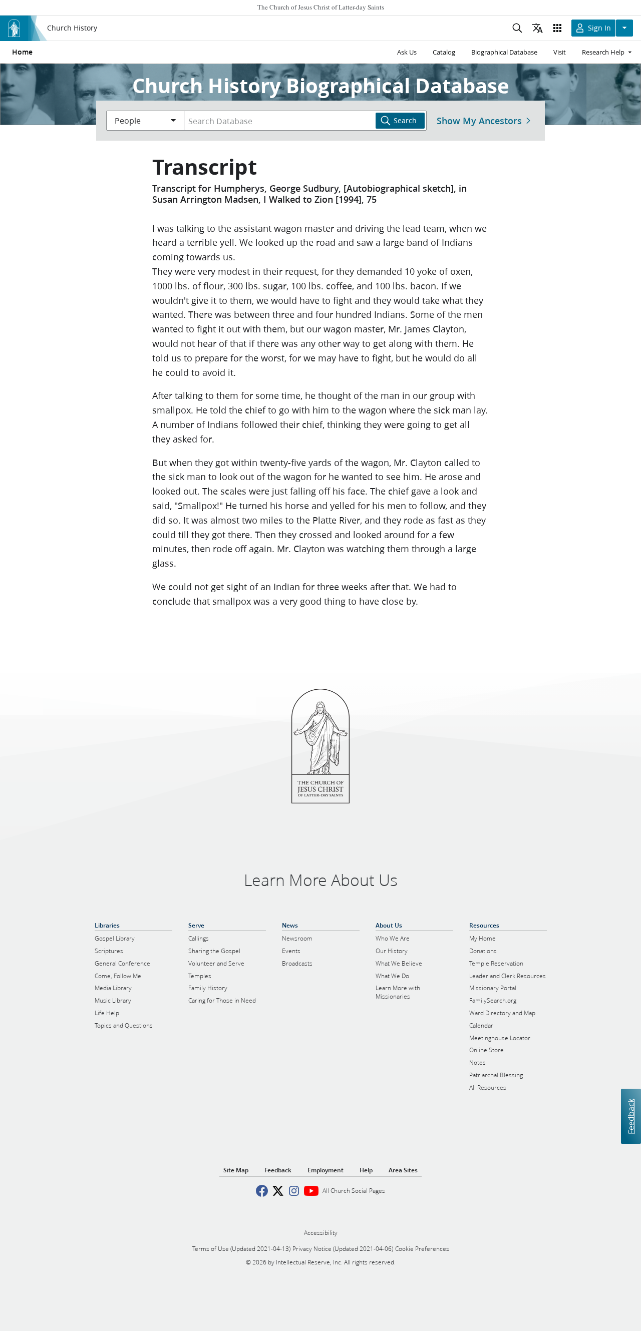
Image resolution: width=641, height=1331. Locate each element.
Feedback (630, 1116)
